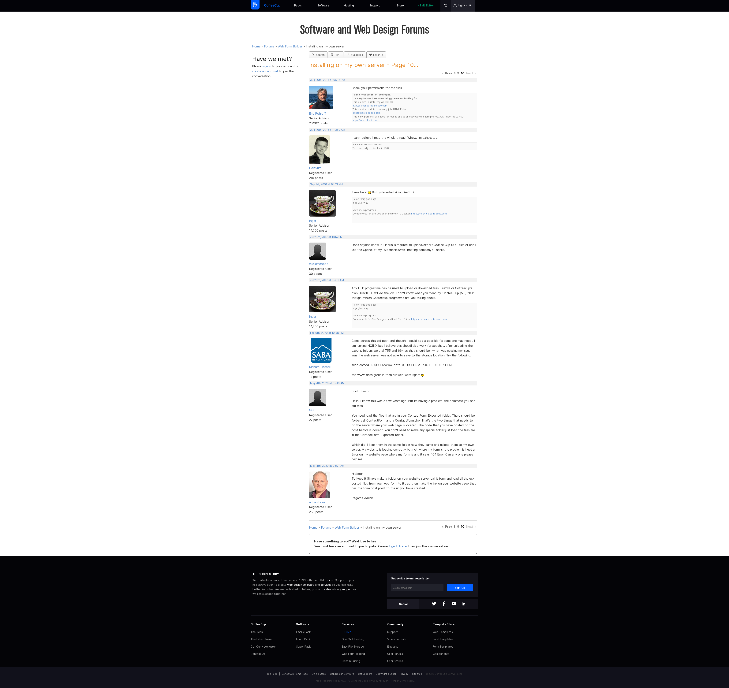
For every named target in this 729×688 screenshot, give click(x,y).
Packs (298, 5)
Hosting (349, 5)
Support (374, 5)
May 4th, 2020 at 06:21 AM (327, 465)
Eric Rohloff (317, 113)
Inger (312, 221)
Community (395, 624)
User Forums (395, 653)
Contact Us (258, 653)
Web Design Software (342, 673)
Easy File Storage (353, 646)
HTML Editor (426, 5)
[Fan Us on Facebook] (444, 604)
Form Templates (443, 646)
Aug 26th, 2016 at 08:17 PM (327, 79)
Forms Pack (303, 639)
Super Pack (303, 646)
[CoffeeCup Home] (272, 6)
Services (348, 624)
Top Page (272, 673)
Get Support (365, 673)
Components (441, 653)
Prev (448, 73)
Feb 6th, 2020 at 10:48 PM (327, 332)
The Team (257, 632)
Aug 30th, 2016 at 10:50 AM (327, 129)
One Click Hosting (353, 639)
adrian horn (317, 502)
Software (323, 5)
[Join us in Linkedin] (464, 604)
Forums (269, 46)
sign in (267, 66)
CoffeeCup (258, 624)
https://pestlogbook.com (366, 112)
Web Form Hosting (353, 653)
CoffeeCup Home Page (295, 673)
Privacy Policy (377, 680)
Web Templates (443, 632)
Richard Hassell (320, 367)
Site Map (417, 673)
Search (319, 54)
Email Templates (443, 639)
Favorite (377, 54)
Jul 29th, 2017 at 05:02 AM (327, 280)
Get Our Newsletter (263, 646)
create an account (265, 71)
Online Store (319, 673)
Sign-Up (460, 587)
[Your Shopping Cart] (445, 6)
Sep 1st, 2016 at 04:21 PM (326, 184)
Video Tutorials (396, 639)
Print (337, 54)
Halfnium (315, 168)
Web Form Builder (290, 46)
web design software (300, 584)
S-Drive (346, 632)
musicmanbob (318, 264)
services (326, 584)
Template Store (443, 624)
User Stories (395, 661)
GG (311, 410)
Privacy (404, 673)
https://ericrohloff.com (365, 120)
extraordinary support (338, 589)
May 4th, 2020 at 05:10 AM (327, 383)
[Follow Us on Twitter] (434, 604)
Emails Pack (303, 632)
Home (256, 46)
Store (400, 5)
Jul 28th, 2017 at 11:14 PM (326, 237)
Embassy (392, 646)
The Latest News (261, 639)
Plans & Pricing (351, 661)
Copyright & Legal (386, 673)
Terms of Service (399, 680)
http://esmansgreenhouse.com (370, 105)
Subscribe (356, 54)
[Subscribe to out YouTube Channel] (454, 604)
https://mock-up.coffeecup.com (429, 213)
